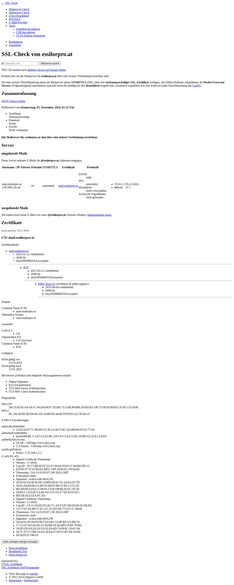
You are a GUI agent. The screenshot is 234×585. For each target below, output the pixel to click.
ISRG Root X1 (47, 283)
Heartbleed (22, 15)
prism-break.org (18, 554)
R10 (25, 267)
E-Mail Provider (18, 22)
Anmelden (15, 45)
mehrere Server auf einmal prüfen (46, 69)
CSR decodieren (25, 32)
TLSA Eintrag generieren (30, 35)
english (34, 573)
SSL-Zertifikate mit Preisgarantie (20, 567)
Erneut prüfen (17, 101)
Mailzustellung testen (99, 214)
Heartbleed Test (18, 551)
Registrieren (16, 41)
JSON (5, 101)
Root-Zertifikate (18, 548)
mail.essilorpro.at (68, 185)
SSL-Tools (11, 3)
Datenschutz (31, 580)
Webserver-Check (19, 12)
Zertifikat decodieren (28, 29)
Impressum (15, 580)
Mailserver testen (50, 63)
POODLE (15, 19)
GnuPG (196, 85)
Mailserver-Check (19, 9)
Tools (12, 25)
